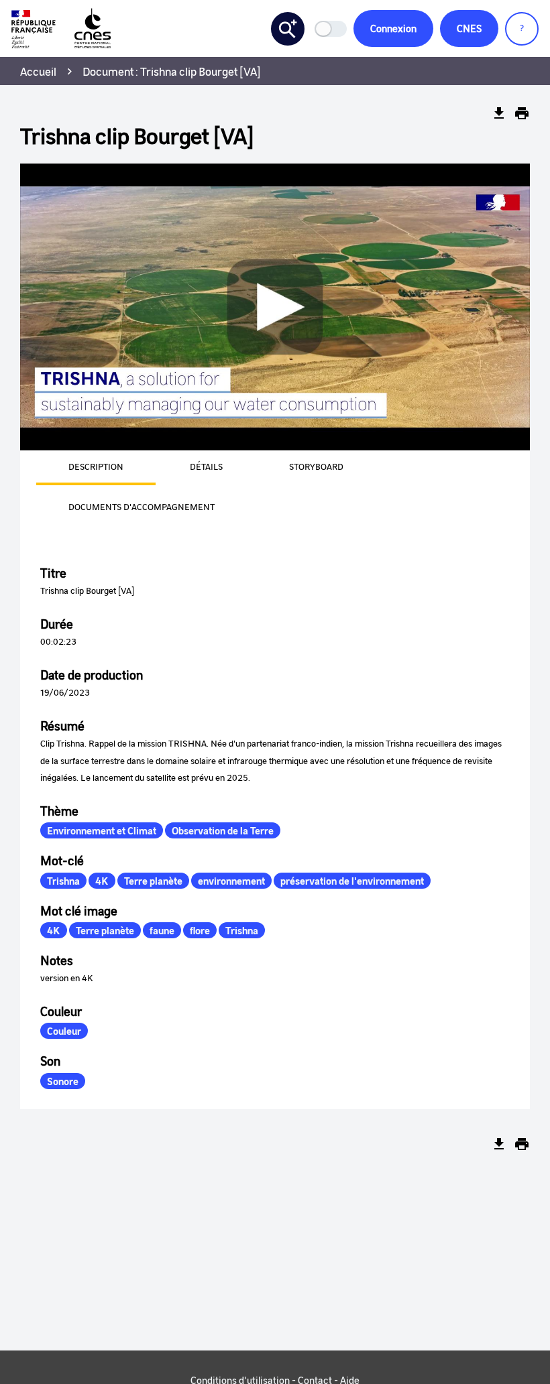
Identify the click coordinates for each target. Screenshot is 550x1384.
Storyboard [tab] (316, 466)
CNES (469, 28)
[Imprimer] (522, 113)
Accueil (38, 71)
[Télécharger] (499, 113)
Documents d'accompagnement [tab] (141, 506)
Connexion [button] (393, 28)
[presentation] (80, 467)
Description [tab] (95, 466)
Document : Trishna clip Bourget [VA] (171, 71)
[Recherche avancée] (288, 29)
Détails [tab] (206, 466)
